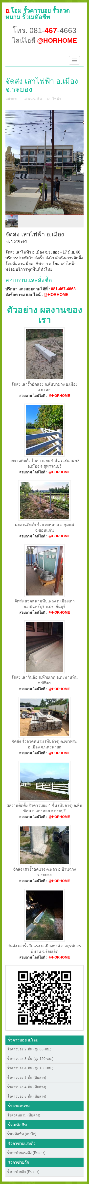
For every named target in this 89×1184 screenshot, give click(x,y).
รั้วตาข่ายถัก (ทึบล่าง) (23, 1172)
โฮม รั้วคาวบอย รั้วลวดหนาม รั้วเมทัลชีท (37, 13)
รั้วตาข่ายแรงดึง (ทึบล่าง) (26, 1153)
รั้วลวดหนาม (19, 1106)
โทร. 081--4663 (44, 30)
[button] (44, 997)
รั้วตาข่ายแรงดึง (21, 1143)
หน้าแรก (11, 99)
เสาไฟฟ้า (54, 99)
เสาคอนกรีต (32, 99)
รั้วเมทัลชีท (17, 1125)
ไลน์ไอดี (44, 40)
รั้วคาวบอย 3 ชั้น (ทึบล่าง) (26, 1077)
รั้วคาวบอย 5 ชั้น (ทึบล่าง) (26, 1096)
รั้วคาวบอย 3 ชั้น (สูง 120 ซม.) (30, 1059)
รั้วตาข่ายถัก (18, 1162)
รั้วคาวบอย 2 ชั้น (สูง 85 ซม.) (29, 1049)
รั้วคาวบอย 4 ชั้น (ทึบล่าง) (26, 1087)
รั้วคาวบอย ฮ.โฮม (23, 1040)
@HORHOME (56, 295)
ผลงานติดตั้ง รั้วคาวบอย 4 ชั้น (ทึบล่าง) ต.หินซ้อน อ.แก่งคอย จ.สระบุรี (44, 808)
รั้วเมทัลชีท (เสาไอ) (21, 1134)
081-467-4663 (63, 289)
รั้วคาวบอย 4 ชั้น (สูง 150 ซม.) (30, 1068)
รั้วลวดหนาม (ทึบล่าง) (23, 1115)
